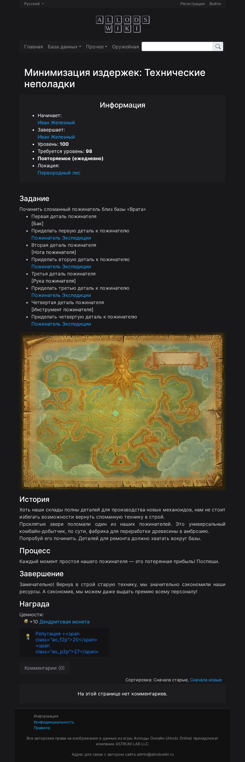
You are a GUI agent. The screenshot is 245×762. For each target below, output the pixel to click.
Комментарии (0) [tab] (44, 668)
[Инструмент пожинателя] (62, 309)
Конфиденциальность (54, 722)
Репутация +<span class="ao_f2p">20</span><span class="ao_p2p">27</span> (67, 642)
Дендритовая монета (64, 622)
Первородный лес (59, 173)
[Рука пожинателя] (53, 281)
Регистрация (192, 3)
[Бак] (37, 223)
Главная (33, 47)
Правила (42, 728)
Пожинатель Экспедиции (61, 238)
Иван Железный (56, 122)
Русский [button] (32, 3)
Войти (215, 3)
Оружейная (125, 47)
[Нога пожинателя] (53, 252)
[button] (64, 47)
